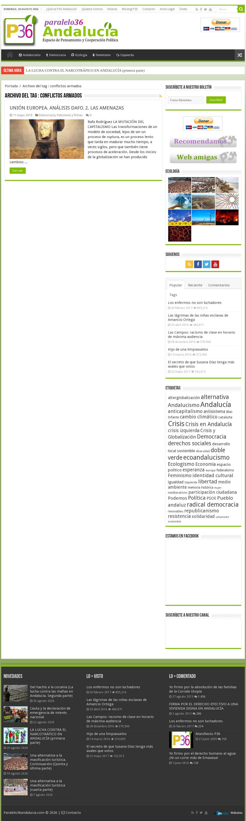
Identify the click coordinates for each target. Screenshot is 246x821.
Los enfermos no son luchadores (194, 303)
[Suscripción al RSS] (160, 96)
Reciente (195, 285)
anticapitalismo (185, 411)
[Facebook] (201, 9)
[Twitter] (205, 9)
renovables (175, 511)
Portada (10, 54)
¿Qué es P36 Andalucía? (61, 9)
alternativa (215, 396)
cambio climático (198, 417)
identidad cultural (212, 475)
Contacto (148, 9)
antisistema (214, 411)
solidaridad (203, 516)
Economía (205, 464)
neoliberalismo (177, 492)
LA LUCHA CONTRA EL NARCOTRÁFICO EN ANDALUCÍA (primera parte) (85, 70)
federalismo (225, 470)
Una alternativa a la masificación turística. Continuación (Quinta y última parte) (49, 761)
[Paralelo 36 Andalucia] (61, 29)
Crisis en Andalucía (208, 424)
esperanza (194, 470)
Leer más (17, 170)
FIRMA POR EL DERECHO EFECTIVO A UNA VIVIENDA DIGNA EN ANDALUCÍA (203, 706)
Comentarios (219, 285)
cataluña (225, 417)
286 (198, 713)
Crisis (176, 424)
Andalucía (215, 404)
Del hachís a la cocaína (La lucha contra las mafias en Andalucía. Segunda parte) (51, 691)
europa (210, 470)
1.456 (201, 696)
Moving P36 (130, 9)
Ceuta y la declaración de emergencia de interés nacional (50, 712)
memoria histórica (200, 487)
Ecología (81, 55)
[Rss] (197, 9)
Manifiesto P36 (208, 734)
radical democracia (213, 504)
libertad (207, 481)
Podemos (177, 498)
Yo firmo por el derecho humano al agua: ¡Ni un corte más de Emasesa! (202, 755)
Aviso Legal (167, 9)
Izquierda (127, 55)
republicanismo (201, 511)
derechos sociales (189, 443)
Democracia (57, 55)
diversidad (203, 451)
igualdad (176, 482)
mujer (217, 487)
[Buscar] (241, 9)
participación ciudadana (212, 492)
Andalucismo (32, 55)
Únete (183, 9)
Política (197, 498)
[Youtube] (210, 9)
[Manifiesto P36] (181, 740)
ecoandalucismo (206, 457)
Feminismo (103, 55)
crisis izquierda (183, 430)
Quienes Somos (92, 9)
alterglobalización (184, 397)
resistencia (179, 516)
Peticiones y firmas (70, 115)
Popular (175, 285)
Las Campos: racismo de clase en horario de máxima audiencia (201, 334)
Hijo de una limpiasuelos (188, 349)
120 (195, 763)
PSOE (211, 498)
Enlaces (112, 9)
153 (224, 739)
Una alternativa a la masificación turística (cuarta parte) (47, 785)
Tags (173, 295)
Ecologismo (181, 464)
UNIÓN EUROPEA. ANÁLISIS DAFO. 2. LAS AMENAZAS (67, 108)
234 (200, 726)
